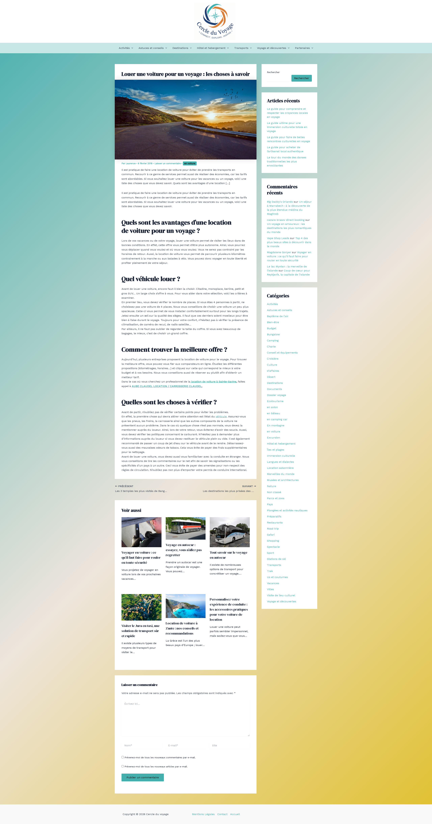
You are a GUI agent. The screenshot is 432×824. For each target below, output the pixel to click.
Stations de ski (276, 559)
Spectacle (273, 546)
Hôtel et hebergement (211, 48)
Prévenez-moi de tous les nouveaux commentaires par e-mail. (160, 757)
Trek (270, 571)
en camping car (277, 419)
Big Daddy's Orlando (280, 201)
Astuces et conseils (151, 48)
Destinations (180, 48)
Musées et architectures (283, 480)
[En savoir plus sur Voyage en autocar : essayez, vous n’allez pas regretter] (186, 528)
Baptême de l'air (277, 316)
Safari (271, 534)
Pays (270, 504)
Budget (271, 328)
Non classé (274, 492)
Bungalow (273, 334)
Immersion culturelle (281, 455)
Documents (274, 389)
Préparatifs (274, 516)
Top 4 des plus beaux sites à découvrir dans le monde (289, 242)
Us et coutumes (277, 577)
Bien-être (273, 322)
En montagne (275, 425)
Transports (241, 48)
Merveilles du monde (280, 474)
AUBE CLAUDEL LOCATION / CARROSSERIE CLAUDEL (167, 386)
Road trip (273, 528)
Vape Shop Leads (278, 238)
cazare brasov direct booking (286, 220)
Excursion (273, 437)
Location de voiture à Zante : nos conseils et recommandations (182, 628)
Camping (273, 340)
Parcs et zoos (275, 498)
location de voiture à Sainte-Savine (213, 381)
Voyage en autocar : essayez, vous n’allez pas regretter (184, 549)
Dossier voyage (276, 395)
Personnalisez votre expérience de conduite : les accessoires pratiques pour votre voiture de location (229, 609)
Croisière (272, 358)
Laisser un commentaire (168, 163)
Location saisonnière (280, 467)
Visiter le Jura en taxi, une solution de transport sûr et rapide (141, 630)
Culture (272, 364)
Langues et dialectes (280, 461)
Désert (271, 376)
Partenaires (302, 48)
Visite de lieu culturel (281, 595)
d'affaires (273, 370)
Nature (271, 486)
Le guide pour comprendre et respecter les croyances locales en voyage (287, 113)
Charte (271, 346)
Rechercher (273, 72)
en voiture (189, 163)
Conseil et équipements (282, 352)
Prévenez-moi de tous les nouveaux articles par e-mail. (156, 766)
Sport (270, 552)
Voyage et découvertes (271, 48)
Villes (270, 589)
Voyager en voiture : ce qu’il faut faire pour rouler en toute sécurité (141, 557)
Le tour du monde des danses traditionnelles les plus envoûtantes (286, 161)
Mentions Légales (203, 814)
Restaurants (275, 522)
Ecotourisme (275, 401)
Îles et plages (275, 449)
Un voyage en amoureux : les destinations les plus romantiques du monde (289, 228)
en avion (272, 407)
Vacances (273, 583)
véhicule (221, 416)
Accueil (235, 814)
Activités (124, 48)
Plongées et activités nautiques (287, 510)
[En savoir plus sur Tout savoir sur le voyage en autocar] (230, 532)
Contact (222, 814)
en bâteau (273, 413)
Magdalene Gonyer (279, 252)
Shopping (273, 540)
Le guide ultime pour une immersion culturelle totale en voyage (287, 127)
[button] (131, 48)
